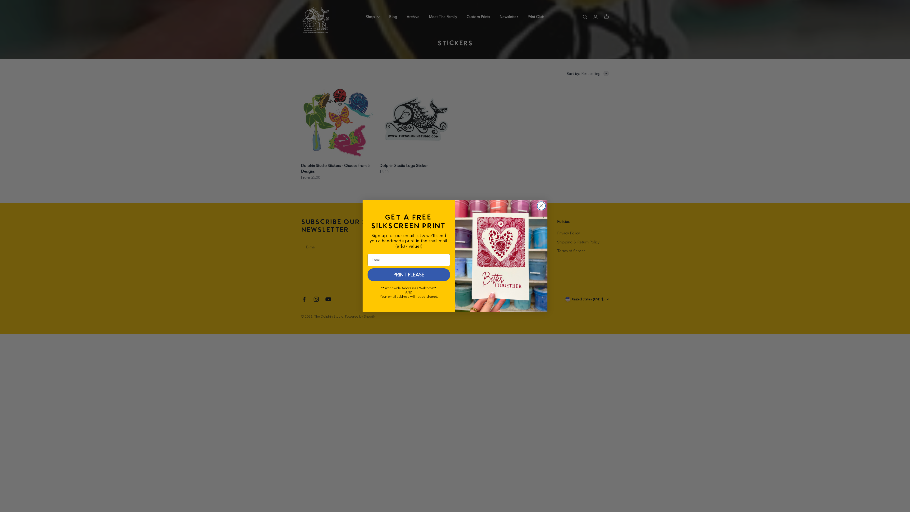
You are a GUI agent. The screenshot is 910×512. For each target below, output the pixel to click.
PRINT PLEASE (408, 275)
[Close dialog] (541, 206)
